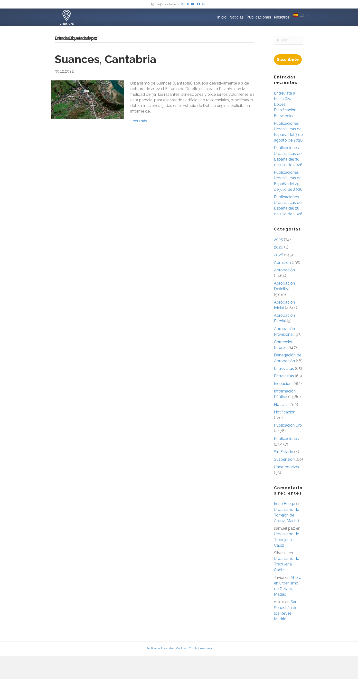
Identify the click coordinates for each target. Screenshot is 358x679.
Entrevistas (284, 368)
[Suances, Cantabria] (87, 99)
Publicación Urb (288, 425)
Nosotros (282, 17)
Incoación (283, 383)
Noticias (236, 17)
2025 (278, 239)
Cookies (181, 648)
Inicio (221, 17)
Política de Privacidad (160, 648)
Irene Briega (284, 503)
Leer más (138, 121)
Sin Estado (283, 451)
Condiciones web (200, 648)
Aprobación (284, 270)
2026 (278, 247)
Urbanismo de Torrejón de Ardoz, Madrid (286, 515)
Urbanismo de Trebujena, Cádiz (286, 539)
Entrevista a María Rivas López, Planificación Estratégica (285, 104)
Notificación (284, 412)
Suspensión (284, 459)
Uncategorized (287, 467)
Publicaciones (258, 17)
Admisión (282, 262)
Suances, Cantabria (105, 59)
